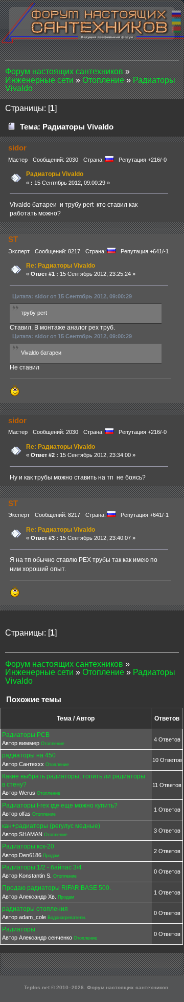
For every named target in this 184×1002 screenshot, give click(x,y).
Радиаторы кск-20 (28, 846)
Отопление (52, 743)
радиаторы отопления (35, 908)
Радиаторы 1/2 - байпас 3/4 (42, 867)
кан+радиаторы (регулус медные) (51, 826)
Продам (51, 855)
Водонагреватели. (67, 917)
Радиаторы (18, 929)
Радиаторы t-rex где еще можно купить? (60, 805)
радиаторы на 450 (29, 755)
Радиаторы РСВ (26, 734)
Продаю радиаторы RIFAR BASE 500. (56, 887)
